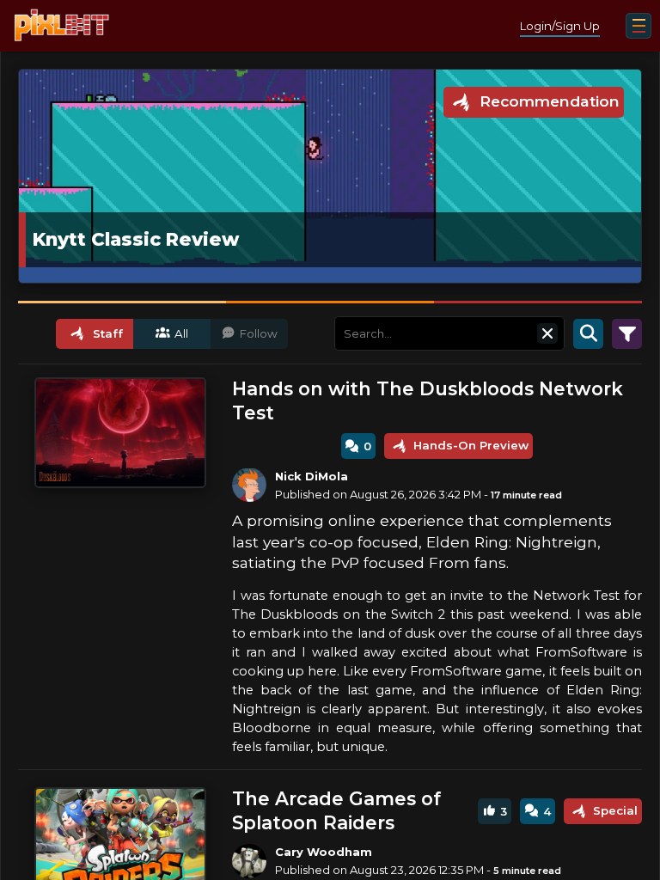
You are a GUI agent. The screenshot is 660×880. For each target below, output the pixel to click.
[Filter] (627, 333)
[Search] (588, 333)
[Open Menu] (638, 26)
